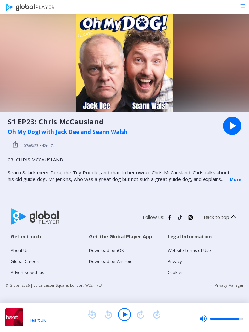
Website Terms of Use (189, 250)
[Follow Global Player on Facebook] (169, 220)
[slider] (221, 319)
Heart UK (37, 320)
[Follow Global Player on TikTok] (179, 220)
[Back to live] (156, 314)
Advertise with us (27, 272)
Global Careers (26, 261)
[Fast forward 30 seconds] (140, 314)
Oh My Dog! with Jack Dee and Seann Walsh (67, 132)
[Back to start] (92, 314)
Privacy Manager (229, 285)
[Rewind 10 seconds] (108, 314)
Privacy (175, 261)
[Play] (124, 314)
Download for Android (111, 261)
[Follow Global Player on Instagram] (190, 220)
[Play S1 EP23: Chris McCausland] (232, 126)
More (235, 179)
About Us (20, 250)
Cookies (176, 272)
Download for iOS (106, 250)
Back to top (216, 217)
